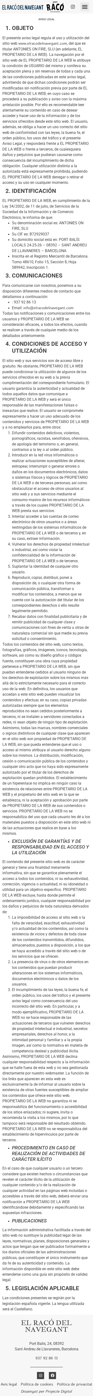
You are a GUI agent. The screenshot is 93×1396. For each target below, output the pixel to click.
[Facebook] (52, 1375)
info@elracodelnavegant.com (48, 308)
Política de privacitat (74, 1384)
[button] (84, 6)
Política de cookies (37, 1384)
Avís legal (9, 1384)
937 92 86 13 (47, 1358)
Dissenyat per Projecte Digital (46, 1391)
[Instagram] (73, 6)
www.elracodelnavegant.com (42, 43)
